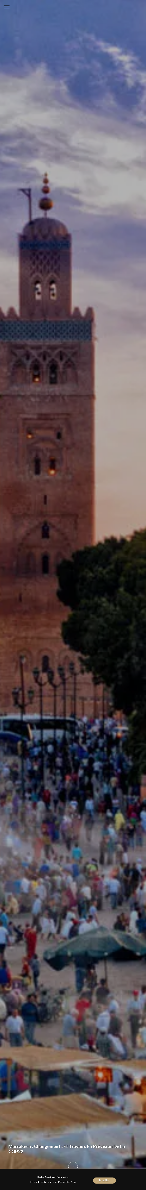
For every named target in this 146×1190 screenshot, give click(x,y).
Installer (104, 1180)
